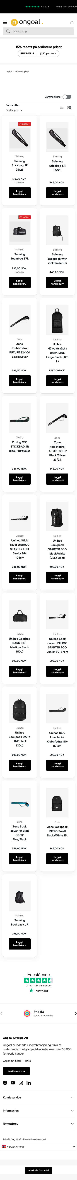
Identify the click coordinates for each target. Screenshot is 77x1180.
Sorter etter (13, 105)
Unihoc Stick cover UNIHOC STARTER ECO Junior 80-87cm (57, 645)
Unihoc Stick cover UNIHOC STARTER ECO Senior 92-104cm (20, 549)
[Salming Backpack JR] (20, 896)
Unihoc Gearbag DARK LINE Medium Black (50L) (19, 645)
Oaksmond (40, 1139)
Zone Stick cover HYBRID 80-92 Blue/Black (19, 833)
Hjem (9, 71)
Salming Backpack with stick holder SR (57, 259)
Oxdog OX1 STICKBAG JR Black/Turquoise (19, 447)
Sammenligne (53, 96)
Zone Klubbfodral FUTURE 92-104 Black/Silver (19, 350)
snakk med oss (16, 1071)
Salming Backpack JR (19, 922)
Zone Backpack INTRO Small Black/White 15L (57, 831)
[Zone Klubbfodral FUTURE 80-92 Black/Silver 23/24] (57, 418)
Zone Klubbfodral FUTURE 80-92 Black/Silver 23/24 (57, 451)
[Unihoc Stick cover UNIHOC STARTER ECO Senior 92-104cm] (20, 516)
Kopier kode (50, 53)
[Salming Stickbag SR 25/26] (57, 137)
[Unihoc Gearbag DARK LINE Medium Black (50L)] (20, 614)
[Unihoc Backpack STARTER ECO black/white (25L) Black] (57, 516)
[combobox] (38, 31)
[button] (72, 22)
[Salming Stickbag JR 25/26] (20, 137)
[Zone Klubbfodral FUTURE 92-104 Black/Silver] (20, 319)
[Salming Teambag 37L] (20, 230)
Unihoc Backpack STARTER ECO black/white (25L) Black (57, 549)
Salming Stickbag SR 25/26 (57, 166)
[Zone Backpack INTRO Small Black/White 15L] (57, 802)
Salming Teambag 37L (20, 256)
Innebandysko (22, 71)
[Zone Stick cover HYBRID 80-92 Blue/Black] (20, 802)
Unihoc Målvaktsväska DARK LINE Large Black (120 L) (57, 352)
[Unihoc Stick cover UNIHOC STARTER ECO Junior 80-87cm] (57, 614)
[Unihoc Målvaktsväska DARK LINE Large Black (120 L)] (57, 320)
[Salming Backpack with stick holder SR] (57, 230)
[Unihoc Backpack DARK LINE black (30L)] (20, 708)
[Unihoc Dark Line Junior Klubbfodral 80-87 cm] (57, 708)
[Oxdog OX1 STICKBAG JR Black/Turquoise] (20, 418)
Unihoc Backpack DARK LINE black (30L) (19, 739)
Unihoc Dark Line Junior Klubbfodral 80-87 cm (57, 739)
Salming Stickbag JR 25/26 (20, 165)
